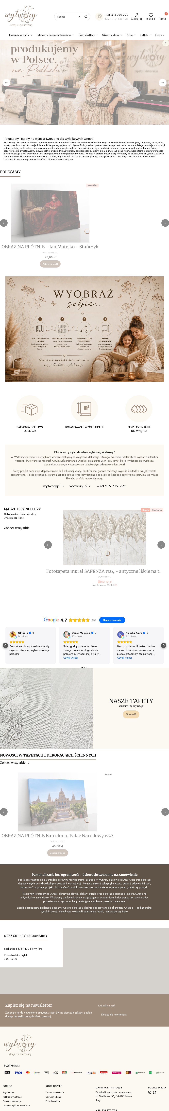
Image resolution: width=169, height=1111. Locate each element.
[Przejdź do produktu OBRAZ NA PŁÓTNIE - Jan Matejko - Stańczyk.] (50, 213)
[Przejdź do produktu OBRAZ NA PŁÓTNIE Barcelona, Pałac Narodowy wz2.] (57, 801)
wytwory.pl (79, 486)
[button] (86, 16)
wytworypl (52, 486)
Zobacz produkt (50, 264)
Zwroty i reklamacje (12, 1101)
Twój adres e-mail (106, 1005)
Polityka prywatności (12, 1096)
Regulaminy (8, 1092)
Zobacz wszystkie (17, 528)
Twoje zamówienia (55, 1092)
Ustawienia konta (53, 1096)
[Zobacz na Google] (12, 634)
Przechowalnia (53, 1101)
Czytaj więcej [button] (70, 658)
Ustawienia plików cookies (15, 1105)
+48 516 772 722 (116, 15)
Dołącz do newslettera (114, 1014)
